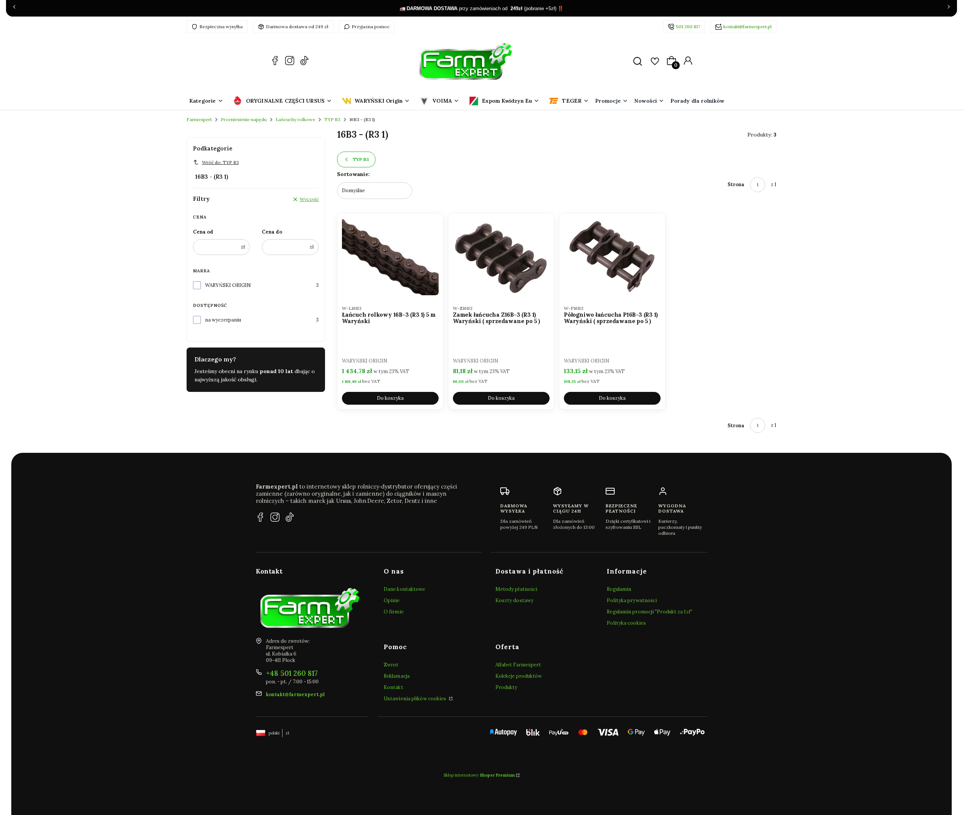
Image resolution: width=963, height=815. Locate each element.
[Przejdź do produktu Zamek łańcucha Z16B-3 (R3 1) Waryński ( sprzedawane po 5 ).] (501, 256)
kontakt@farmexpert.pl (747, 26)
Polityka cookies (626, 623)
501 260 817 (688, 26)
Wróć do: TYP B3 (220, 162)
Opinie (392, 600)
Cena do (272, 232)
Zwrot (391, 665)
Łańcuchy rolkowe (295, 119)
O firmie (394, 612)
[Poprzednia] (14, 8)
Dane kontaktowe (404, 589)
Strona (736, 184)
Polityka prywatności (632, 600)
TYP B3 (332, 119)
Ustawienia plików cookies (416, 698)
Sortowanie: (353, 174)
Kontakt (393, 687)
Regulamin (619, 589)
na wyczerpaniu (223, 320)
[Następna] (948, 8)
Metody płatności (516, 589)
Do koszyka (390, 398)
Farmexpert (199, 119)
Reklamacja (397, 676)
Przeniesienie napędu (244, 119)
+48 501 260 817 (292, 673)
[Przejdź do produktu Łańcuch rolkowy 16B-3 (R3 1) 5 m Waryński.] (390, 256)
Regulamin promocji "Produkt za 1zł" (649, 612)
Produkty (506, 687)
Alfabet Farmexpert (518, 665)
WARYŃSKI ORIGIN (228, 285)
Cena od (203, 232)
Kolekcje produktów (518, 676)
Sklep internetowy (479, 775)
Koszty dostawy (514, 600)
